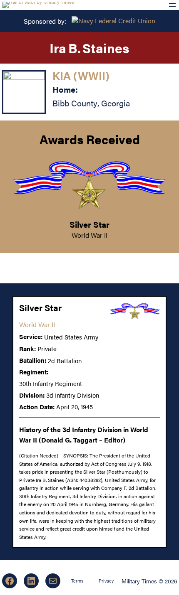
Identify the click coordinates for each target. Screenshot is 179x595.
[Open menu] (172, 5)
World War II (89, 235)
